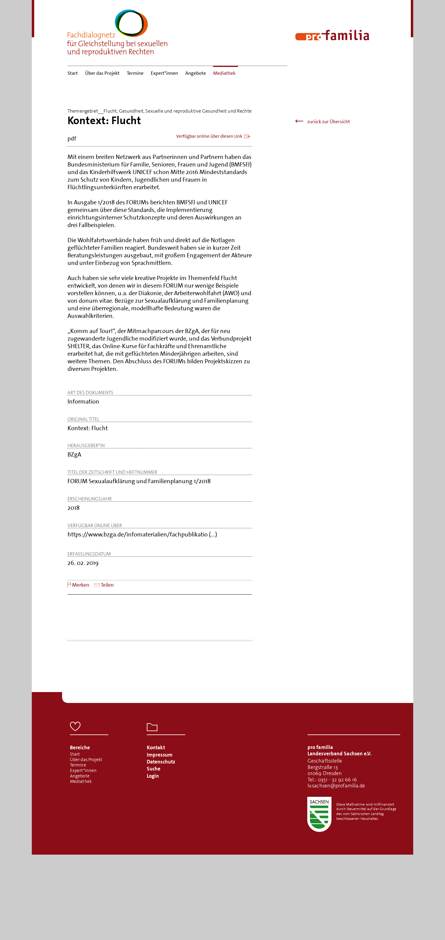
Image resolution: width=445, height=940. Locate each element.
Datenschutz (161, 761)
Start (73, 73)
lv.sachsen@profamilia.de (336, 785)
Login (153, 776)
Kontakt (156, 747)
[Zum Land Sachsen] (319, 814)
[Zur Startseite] (117, 31)
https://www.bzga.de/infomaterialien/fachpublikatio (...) (142, 534)
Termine (135, 73)
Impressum (160, 754)
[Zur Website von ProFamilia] (332, 35)
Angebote (195, 73)
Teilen (107, 585)
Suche (154, 768)
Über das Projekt (102, 73)
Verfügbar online (209, 136)
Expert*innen (164, 73)
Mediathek (224, 73)
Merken (80, 585)
